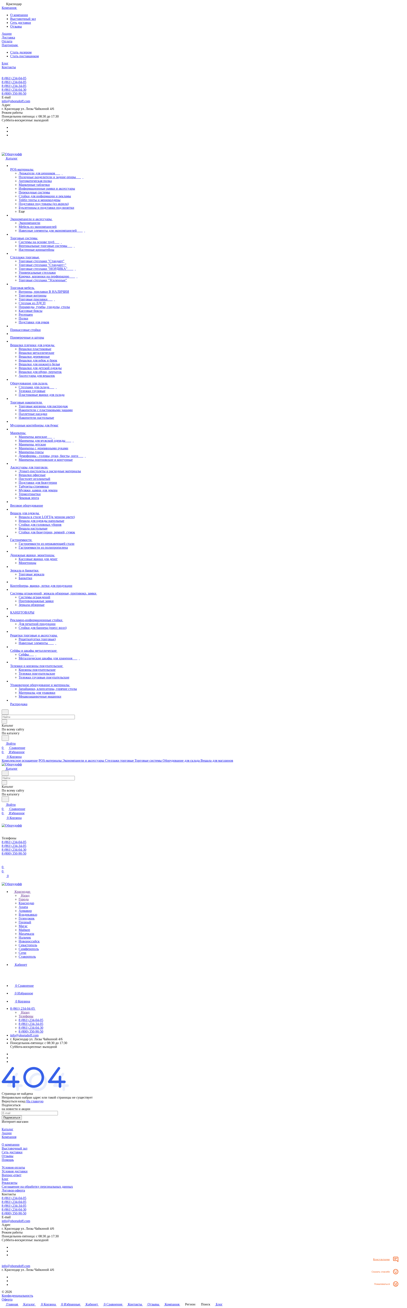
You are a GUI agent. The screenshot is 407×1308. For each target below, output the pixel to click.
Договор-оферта (13, 1190)
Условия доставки (15, 1171)
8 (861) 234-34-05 (14, 86)
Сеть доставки (20, 22)
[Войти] (4, 863)
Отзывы (16, 26)
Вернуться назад (13, 1101)
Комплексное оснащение (20, 760)
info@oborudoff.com (16, 101)
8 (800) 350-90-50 (14, 93)
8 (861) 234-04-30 (14, 89)
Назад (24, 895)
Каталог (7, 1129)
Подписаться (11, 1117)
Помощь (8, 1160)
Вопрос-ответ (11, 1175)
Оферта (7, 1299)
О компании (19, 15)
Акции (7, 1133)
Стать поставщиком (24, 56)
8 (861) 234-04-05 (14, 78)
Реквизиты (9, 1183)
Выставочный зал (23, 19)
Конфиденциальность (17, 1295)
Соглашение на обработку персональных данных (37, 1186)
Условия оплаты (13, 1167)
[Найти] (5, 738)
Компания (9, 1137)
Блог (5, 1179)
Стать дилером (21, 52)
